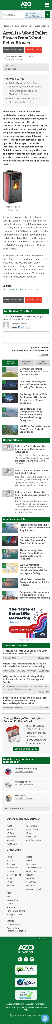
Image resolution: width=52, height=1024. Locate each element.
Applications (32, 871)
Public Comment (41, 347)
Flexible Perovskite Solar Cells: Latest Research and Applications (35, 527)
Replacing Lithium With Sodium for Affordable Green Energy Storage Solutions (33, 398)
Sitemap (10, 920)
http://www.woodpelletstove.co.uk (20, 289)
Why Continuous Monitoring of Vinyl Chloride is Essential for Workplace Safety (33, 569)
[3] (10, 397)
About (9, 892)
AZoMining (12, 844)
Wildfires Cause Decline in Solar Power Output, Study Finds (35, 429)
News (16, 26)
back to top (42, 938)
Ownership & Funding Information (16, 929)
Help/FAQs (31, 882)
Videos (29, 856)
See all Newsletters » (13, 808)
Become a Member (35, 889)
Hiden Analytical (15, 707)
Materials (30, 878)
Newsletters (12, 900)
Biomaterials (27, 26)
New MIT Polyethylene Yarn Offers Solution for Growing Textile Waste (34, 384)
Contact (10, 903)
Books (9, 878)
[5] (10, 429)
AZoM (9, 826)
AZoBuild (11, 840)
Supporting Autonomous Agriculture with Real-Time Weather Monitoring (35, 594)
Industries (30, 874)
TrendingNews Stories (10, 362)
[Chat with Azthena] (45, 1018)
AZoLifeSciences (33, 840)
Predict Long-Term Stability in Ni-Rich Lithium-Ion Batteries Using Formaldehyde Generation (25, 700)
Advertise (11, 907)
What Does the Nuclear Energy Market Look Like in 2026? (34, 582)
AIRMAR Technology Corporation (22, 670)
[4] (10, 412)
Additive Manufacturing (26, 768)
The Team (30, 885)
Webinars (11, 871)
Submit (44, 354)
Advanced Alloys (23, 781)
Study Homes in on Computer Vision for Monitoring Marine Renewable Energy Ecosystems (32, 414)
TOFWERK (12, 658)
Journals (10, 885)
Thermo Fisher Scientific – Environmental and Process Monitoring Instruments (25, 688)
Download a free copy (25, 748)
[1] (10, 372)
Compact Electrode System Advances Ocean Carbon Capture (34, 371)
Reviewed (11, 68)
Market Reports (14, 874)
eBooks (10, 882)
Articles (10, 860)
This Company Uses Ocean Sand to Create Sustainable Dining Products (32, 554)
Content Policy (13, 924)
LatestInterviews (42, 362)
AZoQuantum (32, 829)
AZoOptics (11, 836)
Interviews (31, 864)
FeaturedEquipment (26, 362)
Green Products (42, 26)
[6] (10, 595)
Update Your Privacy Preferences (27, 1015)
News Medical (32, 836)
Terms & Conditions (16, 911)
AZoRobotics (12, 833)
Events (29, 860)
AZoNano (11, 829)
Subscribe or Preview (24, 771)
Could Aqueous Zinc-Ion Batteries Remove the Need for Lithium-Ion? (33, 540)
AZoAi (28, 833)
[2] (10, 385)
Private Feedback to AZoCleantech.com (30, 350)
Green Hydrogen (33, 867)
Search (10, 896)
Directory (11, 864)
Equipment (12, 867)
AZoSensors (31, 826)
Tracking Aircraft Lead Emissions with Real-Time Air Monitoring (25, 652)
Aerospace (20, 795)
